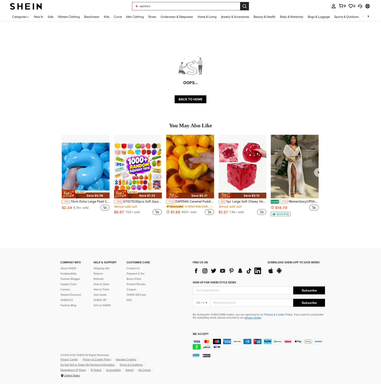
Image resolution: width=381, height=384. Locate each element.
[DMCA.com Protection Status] (206, 355)
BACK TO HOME (191, 99)
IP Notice (96, 370)
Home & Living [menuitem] (207, 16)
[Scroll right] (368, 16)
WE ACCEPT (201, 334)
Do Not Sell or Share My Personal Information (87, 364)
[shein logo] (26, 6)
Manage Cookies (126, 359)
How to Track (101, 289)
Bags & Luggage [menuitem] (319, 16)
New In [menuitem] (38, 16)
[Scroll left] (362, 16)
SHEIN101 (66, 300)
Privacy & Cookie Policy (278, 314)
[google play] (279, 272)
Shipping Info (101, 268)
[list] (228, 271)
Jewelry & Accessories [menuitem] (235, 16)
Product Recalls (136, 284)
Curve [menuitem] (118, 16)
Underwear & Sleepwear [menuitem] (177, 16)
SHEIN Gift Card (136, 294)
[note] (86, 194)
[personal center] (333, 6)
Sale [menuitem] (50, 16)
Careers (65, 289)
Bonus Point (134, 279)
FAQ (129, 300)
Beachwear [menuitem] (91, 16)
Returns (98, 273)
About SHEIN (68, 268)
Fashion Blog (68, 305)
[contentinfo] (259, 344)
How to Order (101, 284)
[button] (360, 6)
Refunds (98, 279)
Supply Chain (68, 284)
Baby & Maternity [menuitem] (291, 16)
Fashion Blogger (70, 279)
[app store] (271, 272)
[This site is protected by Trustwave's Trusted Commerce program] (196, 355)
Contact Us (133, 268)
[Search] (244, 6)
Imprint (129, 370)
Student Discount (70, 294)
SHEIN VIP (99, 300)
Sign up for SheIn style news (214, 282)
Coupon (131, 289)
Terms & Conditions (131, 364)
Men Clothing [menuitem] (135, 16)
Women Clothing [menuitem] (69, 16)
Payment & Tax (135, 273)
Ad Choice (144, 370)
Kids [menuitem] (106, 16)
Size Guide (100, 294)
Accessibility (113, 370)
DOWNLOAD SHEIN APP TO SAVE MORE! (294, 262)
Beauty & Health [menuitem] (265, 16)
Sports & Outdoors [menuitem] (346, 16)
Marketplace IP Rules (73, 370)
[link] (342, 6)
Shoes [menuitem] (152, 16)
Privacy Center (69, 359)
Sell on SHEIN (102, 305)
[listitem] (86, 177)
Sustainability (68, 273)
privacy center (253, 317)
